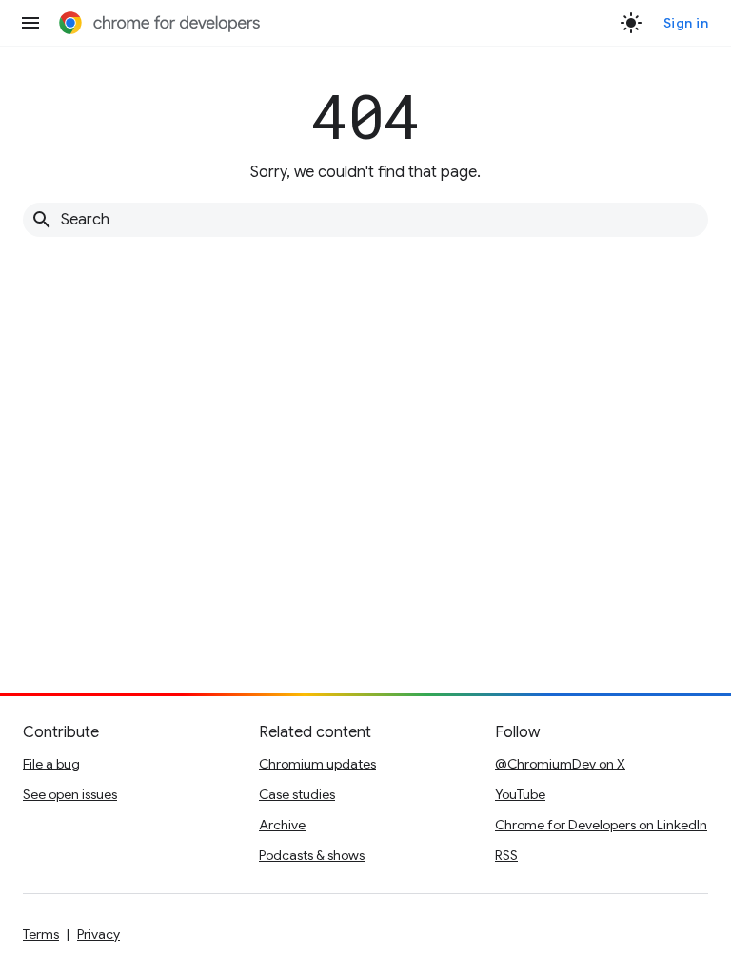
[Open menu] (30, 23)
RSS (506, 855)
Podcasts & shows (312, 855)
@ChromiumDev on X (560, 763)
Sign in (686, 22)
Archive (282, 824)
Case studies (297, 794)
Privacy (98, 934)
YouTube (520, 794)
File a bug (51, 763)
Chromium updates (317, 763)
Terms (41, 934)
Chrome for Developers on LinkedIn (601, 824)
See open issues (70, 794)
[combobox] (365, 220)
